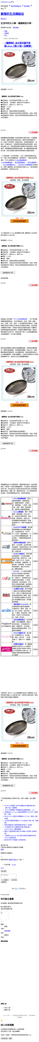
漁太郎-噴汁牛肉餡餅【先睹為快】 (15, 840)
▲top (2, 868)
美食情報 (16, 27)
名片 (5, 35)
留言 (14, 859)
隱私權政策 (32, 1015)
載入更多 (3, 871)
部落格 (6, 33)
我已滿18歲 (4, 1038)
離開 (10, 1038)
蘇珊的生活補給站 (12, 13)
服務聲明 (19, 1017)
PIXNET (8, 1015)
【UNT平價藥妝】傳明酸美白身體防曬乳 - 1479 (19, 810)
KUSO (14, 864)
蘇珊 (2, 849)
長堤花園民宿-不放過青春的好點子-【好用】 (18, 825)
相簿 (5, 31)
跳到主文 (4, 19)
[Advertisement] (19, 301)
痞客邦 (11, 859)
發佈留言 (3, 882)
